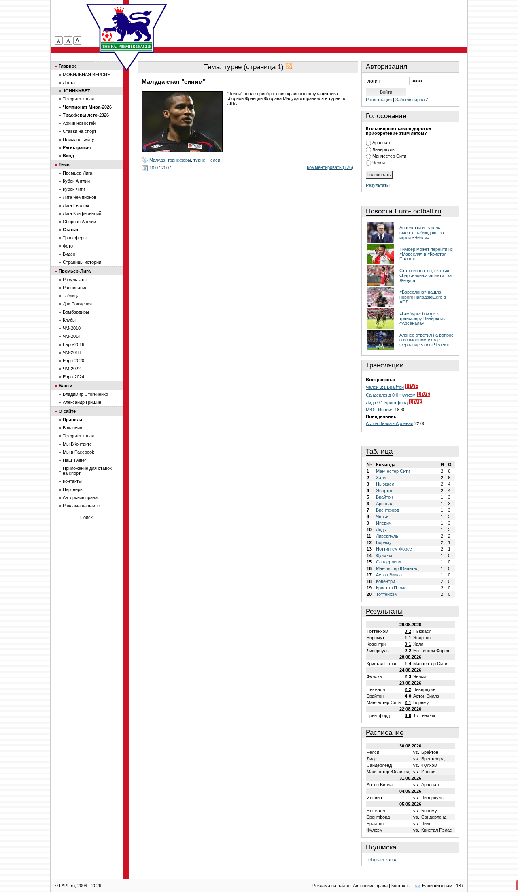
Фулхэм (384, 555)
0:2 (408, 631)
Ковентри (385, 581)
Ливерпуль (383, 149)
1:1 (408, 637)
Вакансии (72, 427)
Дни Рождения (77, 303)
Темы (64, 164)
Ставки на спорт (79, 131)
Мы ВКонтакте (77, 444)
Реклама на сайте (81, 505)
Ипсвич (383, 523)
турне (199, 160)
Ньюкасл (385, 484)
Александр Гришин (82, 402)
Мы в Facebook (78, 452)
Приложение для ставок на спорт (87, 471)
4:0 (408, 696)
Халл (381, 477)
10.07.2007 (160, 167)
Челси (214, 160)
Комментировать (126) (330, 167)
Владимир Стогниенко (85, 394)
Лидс (381, 529)
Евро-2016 (73, 344)
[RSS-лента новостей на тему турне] (289, 67)
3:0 (408, 715)
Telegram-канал (381, 859)
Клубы (69, 320)
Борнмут (385, 542)
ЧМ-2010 (72, 328)
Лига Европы (76, 205)
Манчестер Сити (389, 156)
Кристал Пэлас (391, 587)
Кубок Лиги (74, 189)
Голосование (386, 116)
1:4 (408, 663)
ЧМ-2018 (72, 352)
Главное (68, 66)
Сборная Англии (79, 221)
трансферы (179, 160)
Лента (69, 82)
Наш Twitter (74, 460)
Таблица (379, 451)
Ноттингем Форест (395, 548)
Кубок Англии (76, 181)
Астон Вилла (389, 574)
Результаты (378, 185)
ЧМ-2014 (72, 336)
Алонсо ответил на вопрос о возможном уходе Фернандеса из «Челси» (426, 340)
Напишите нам (437, 885)
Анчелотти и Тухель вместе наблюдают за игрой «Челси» (421, 232)
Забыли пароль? (412, 99)
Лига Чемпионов (79, 197)
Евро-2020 (73, 360)
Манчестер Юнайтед (397, 568)
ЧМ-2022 (72, 368)
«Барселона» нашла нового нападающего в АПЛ (422, 297)
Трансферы (75, 237)
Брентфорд (387, 510)
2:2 (408, 650)
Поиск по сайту (78, 139)
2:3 (408, 676)
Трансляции (385, 365)
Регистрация (379, 99)
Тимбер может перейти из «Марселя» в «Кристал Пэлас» (426, 254)
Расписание (384, 732)
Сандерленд (388, 561)
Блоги (65, 385)
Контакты (72, 481)
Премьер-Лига (77, 173)
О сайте (67, 411)
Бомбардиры (76, 311)
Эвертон (384, 490)
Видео (69, 254)
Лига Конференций (82, 213)
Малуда (157, 160)
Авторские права (80, 497)
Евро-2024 (73, 376)
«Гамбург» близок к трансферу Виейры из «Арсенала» (422, 318)
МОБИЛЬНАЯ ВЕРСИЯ (86, 74)
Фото (68, 245)
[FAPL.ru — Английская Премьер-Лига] (126, 28)
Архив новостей (79, 123)
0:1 (408, 644)
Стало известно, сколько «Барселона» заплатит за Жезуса (425, 275)
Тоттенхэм (387, 594)
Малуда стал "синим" (174, 82)
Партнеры (73, 489)
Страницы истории (82, 262)
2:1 (408, 702)
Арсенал (381, 142)
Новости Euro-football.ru (403, 211)
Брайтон (384, 497)
